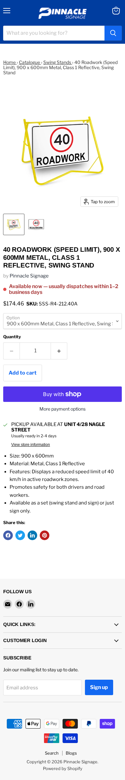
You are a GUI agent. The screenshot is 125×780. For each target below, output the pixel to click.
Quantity (12, 336)
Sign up (99, 687)
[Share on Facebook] (8, 535)
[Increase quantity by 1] (59, 350)
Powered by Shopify (62, 768)
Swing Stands (57, 62)
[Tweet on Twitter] (20, 535)
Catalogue (30, 62)
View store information (30, 444)
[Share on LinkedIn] (32, 535)
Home (10, 62)
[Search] (113, 33)
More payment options (62, 409)
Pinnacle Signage (29, 276)
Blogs (71, 753)
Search (52, 753)
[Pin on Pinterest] (44, 535)
